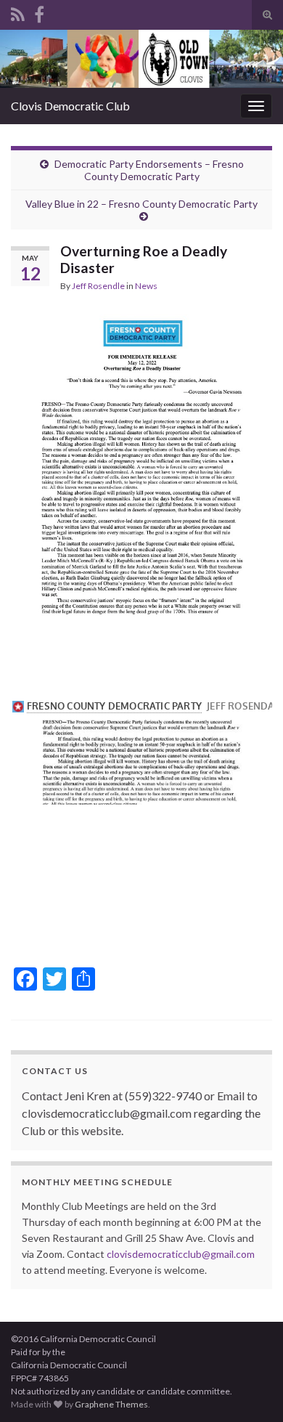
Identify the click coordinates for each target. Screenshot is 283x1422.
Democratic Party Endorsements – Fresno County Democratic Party (149, 170)
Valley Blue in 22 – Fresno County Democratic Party (141, 204)
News (146, 285)
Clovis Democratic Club (70, 106)
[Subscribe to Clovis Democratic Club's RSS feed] (18, 12)
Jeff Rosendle (98, 285)
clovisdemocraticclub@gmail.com (181, 1254)
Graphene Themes (111, 1404)
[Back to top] (250, 1389)
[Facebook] (39, 12)
